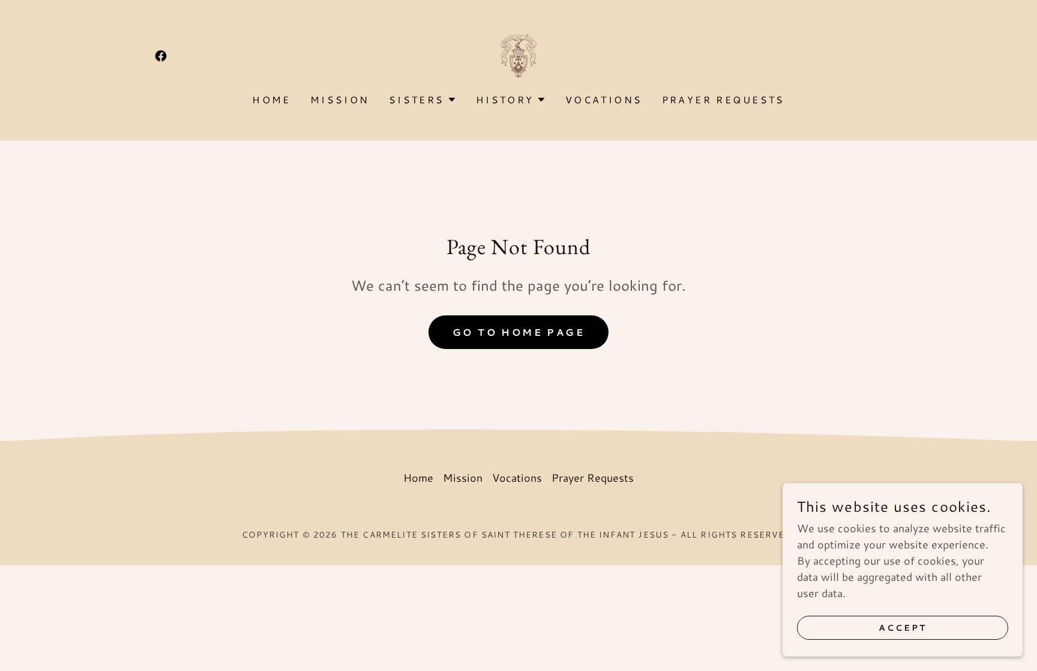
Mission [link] (340, 99)
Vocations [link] (604, 99)
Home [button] (418, 477)
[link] (161, 56)
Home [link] (271, 99)
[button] (423, 100)
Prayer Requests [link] (723, 99)
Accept (903, 628)
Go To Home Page (518, 332)
